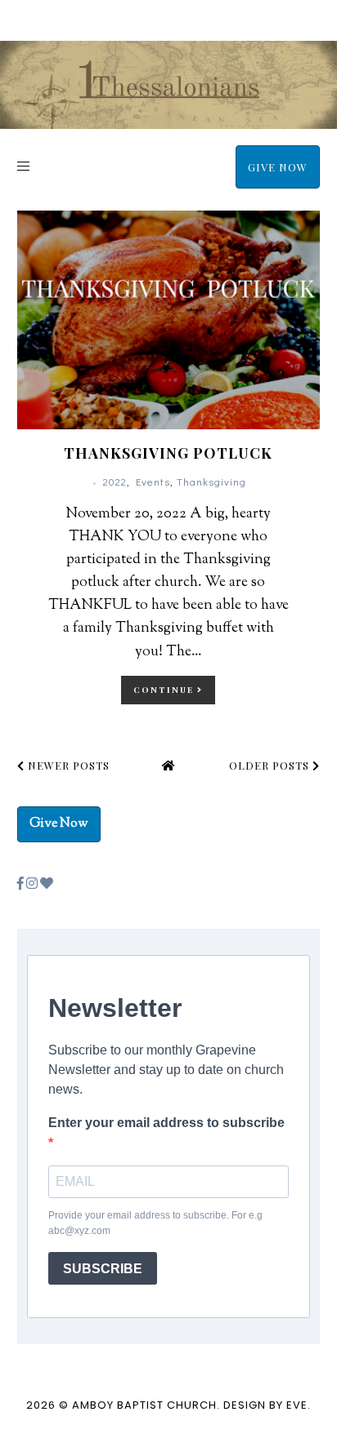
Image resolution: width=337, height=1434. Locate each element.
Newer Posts (67, 765)
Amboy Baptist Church (144, 1405)
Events (153, 481)
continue (165, 689)
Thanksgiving (211, 481)
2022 (115, 481)
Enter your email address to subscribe (166, 1123)
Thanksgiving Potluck (168, 453)
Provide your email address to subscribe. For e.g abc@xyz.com (155, 1223)
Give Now (278, 167)
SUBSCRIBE (102, 1269)
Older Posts (270, 765)
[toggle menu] (23, 165)
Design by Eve (265, 1405)
